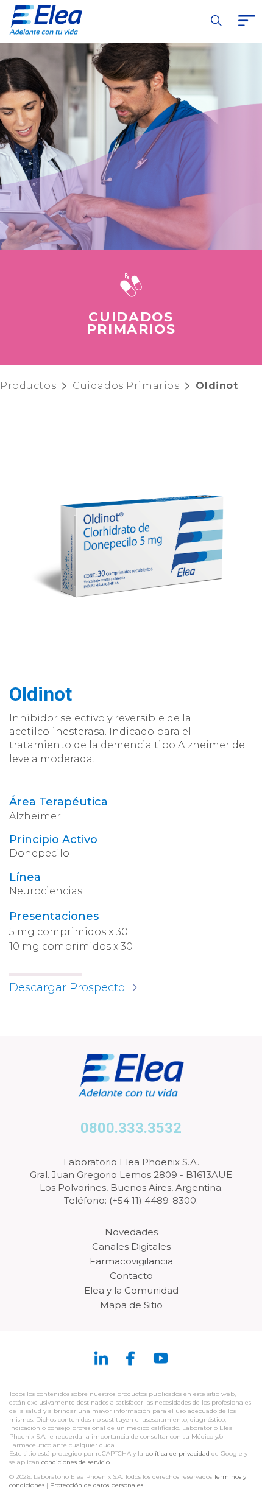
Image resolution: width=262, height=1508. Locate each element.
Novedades (131, 1232)
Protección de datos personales (96, 1485)
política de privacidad (178, 1453)
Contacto (131, 1276)
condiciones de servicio (75, 1462)
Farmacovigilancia (131, 1261)
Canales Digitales (131, 1246)
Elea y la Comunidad (131, 1290)
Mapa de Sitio (131, 1305)
